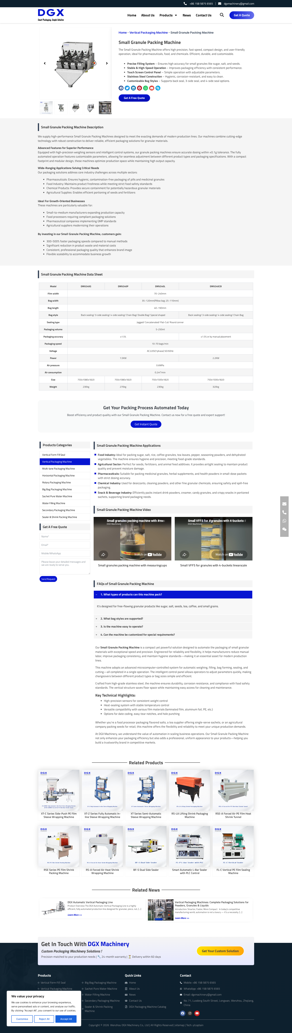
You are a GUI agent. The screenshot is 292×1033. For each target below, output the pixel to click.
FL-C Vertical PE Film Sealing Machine (233, 871)
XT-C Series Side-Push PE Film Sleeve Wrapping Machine (59, 815)
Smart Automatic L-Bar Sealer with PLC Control (189, 871)
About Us (147, 15)
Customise (22, 1018)
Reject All (44, 1018)
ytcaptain (197, 1025)
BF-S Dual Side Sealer (146, 870)
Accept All (66, 1018)
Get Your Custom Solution (220, 950)
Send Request (48, 579)
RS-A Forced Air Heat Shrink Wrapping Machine (102, 871)
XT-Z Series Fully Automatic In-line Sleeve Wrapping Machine (102, 815)
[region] (44, 1008)
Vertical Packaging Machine (148, 32)
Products (166, 15)
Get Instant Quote (146, 424)
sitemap (179, 1025)
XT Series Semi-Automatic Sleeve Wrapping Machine (146, 815)
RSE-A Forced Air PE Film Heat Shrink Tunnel (233, 815)
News (187, 15)
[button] (44, 63)
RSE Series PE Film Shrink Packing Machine (59, 871)
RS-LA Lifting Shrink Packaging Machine (190, 815)
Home (131, 15)
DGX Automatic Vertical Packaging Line (90, 902)
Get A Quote (242, 15)
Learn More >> (75, 915)
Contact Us (203, 15)
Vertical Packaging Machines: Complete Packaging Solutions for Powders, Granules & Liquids (212, 903)
